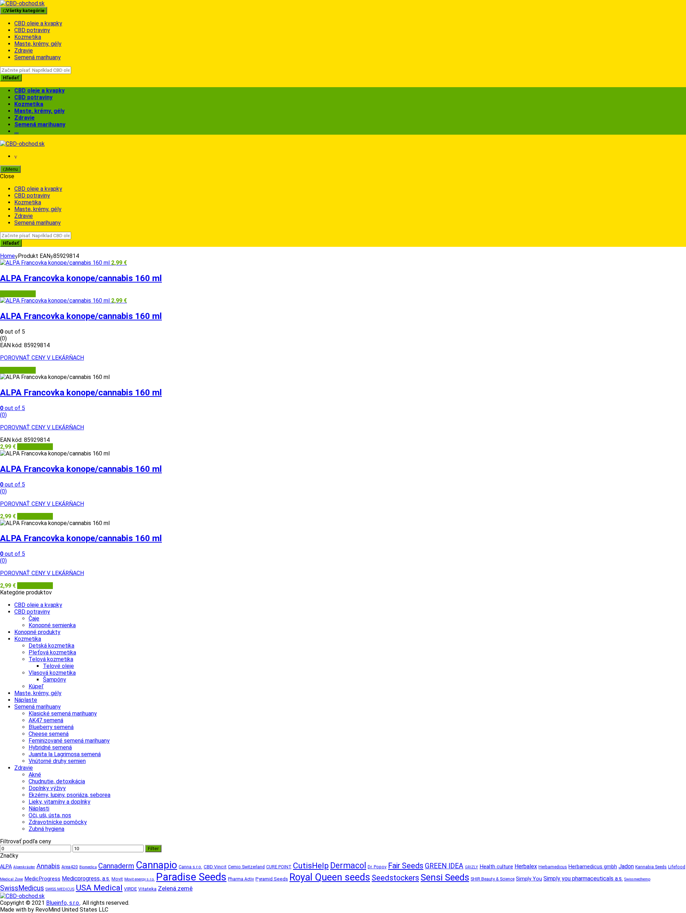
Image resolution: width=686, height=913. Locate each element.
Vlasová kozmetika (52, 672)
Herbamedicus (552, 866)
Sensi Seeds (445, 877)
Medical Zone (11, 879)
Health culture (496, 866)
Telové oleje (58, 666)
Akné (35, 774)
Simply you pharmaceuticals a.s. (583, 878)
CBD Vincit (215, 866)
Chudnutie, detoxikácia (57, 781)
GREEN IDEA (444, 866)
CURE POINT (279, 866)
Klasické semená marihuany (63, 713)
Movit (117, 879)
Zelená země (175, 888)
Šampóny (54, 679)
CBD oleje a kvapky (38, 23)
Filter (153, 848)
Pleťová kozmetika (52, 652)
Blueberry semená (51, 727)
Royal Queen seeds (329, 877)
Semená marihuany (37, 57)
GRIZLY (471, 867)
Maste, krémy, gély (37, 43)
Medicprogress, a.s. (86, 878)
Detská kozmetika (51, 645)
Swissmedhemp (637, 879)
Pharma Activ (241, 879)
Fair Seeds (405, 865)
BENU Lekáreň (18, 293)
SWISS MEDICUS (59, 889)
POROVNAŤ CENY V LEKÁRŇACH (42, 357)
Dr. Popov (377, 866)
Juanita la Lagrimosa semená (65, 754)
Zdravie (23, 50)
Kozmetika (27, 37)
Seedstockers (395, 877)
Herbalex (525, 866)
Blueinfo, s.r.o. (63, 902)
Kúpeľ (36, 686)
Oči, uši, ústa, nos (50, 815)
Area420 (69, 866)
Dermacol (348, 865)
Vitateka (147, 889)
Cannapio (156, 865)
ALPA (6, 867)
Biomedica (88, 867)
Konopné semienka (52, 625)
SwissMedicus (22, 888)
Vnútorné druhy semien (57, 761)
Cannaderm (116, 866)
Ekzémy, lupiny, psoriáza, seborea (69, 795)
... (16, 131)
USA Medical (99, 888)
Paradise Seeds (191, 877)
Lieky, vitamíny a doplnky (59, 801)
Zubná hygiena (46, 828)
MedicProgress (42, 878)
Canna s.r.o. (190, 866)
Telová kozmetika (51, 659)
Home (7, 256)
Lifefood (676, 866)
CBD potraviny (32, 30)
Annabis (48, 866)
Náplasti (39, 808)
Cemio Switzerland (246, 866)
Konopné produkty (37, 632)
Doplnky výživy (47, 788)
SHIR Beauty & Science (492, 879)
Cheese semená (49, 733)
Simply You (529, 879)
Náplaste (25, 700)
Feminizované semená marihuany (69, 740)
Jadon (626, 866)
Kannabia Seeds (651, 866)
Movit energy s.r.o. (139, 879)
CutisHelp (311, 865)
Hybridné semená (50, 747)
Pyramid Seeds (271, 879)
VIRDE (130, 889)
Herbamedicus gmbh (592, 867)
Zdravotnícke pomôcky (58, 822)
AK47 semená (46, 720)
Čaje (34, 618)
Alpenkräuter (24, 867)
